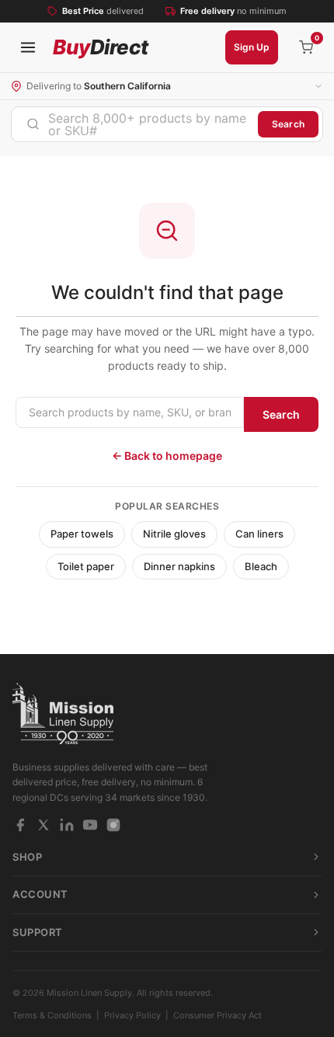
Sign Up (252, 47)
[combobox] (135, 124)
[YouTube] (90, 825)
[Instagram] (113, 825)
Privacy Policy (132, 1015)
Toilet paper (85, 566)
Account (40, 894)
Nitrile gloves (174, 533)
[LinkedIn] (67, 825)
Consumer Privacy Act (217, 1015)
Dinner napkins (179, 566)
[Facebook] (20, 825)
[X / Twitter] (43, 825)
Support (37, 932)
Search (288, 124)
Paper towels (81, 533)
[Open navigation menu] (28, 47)
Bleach (261, 566)
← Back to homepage (167, 455)
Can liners (259, 533)
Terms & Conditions (52, 1015)
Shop (27, 857)
